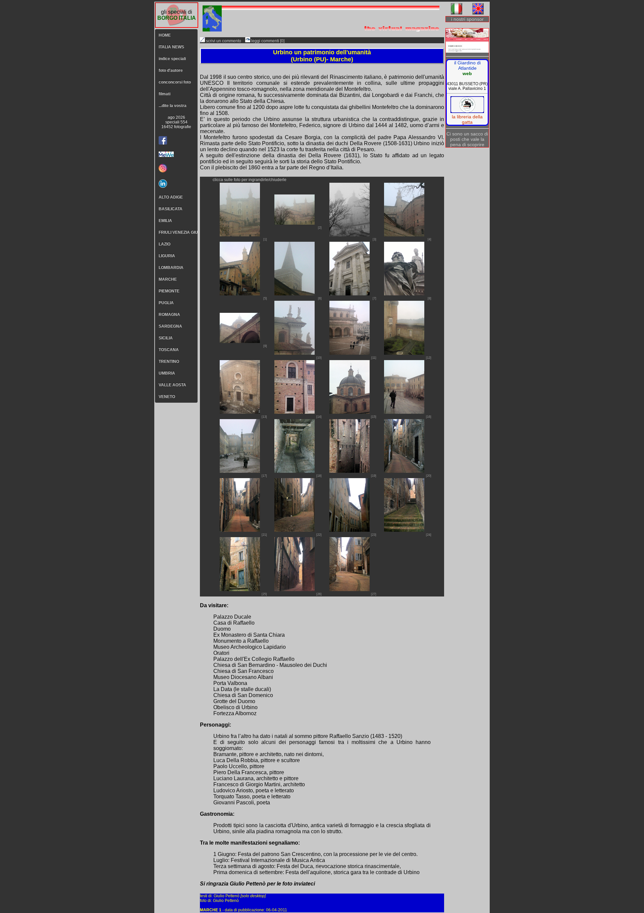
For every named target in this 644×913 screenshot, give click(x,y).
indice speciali (172, 58)
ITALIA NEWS (171, 47)
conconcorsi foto (175, 82)
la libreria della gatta (467, 119)
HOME (165, 35)
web (467, 73)
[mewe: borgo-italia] (176, 154)
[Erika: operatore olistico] (467, 41)
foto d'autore (171, 70)
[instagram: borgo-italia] (176, 168)
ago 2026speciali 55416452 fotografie (176, 122)
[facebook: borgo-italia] (162, 140)
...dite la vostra (172, 105)
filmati (164, 94)
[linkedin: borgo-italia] (176, 183)
